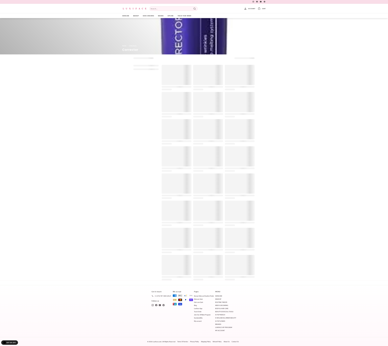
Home (124, 46)
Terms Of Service (182, 341)
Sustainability (198, 318)
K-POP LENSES (220, 321)
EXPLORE (170, 16)
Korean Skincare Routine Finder (204, 296)
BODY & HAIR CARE (221, 308)
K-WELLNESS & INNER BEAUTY (225, 318)
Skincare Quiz (198, 299)
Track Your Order (184, 16)
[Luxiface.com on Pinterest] (163, 305)
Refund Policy (217, 341)
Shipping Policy (206, 341)
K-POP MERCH (220, 315)
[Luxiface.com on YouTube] (160, 305)
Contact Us (235, 341)
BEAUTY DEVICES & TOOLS (224, 311)
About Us (227, 341)
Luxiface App (198, 308)
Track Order (197, 311)
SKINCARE (125, 16)
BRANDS (161, 16)
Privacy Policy (194, 341)
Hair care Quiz (198, 302)
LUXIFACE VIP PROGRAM (223, 327)
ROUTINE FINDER (221, 302)
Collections (133, 46)
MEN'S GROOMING (221, 305)
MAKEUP (136, 16)
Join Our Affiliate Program (202, 315)
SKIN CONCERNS (148, 16)
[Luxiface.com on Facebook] (156, 305)
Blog (195, 305)
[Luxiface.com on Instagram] (153, 305)
